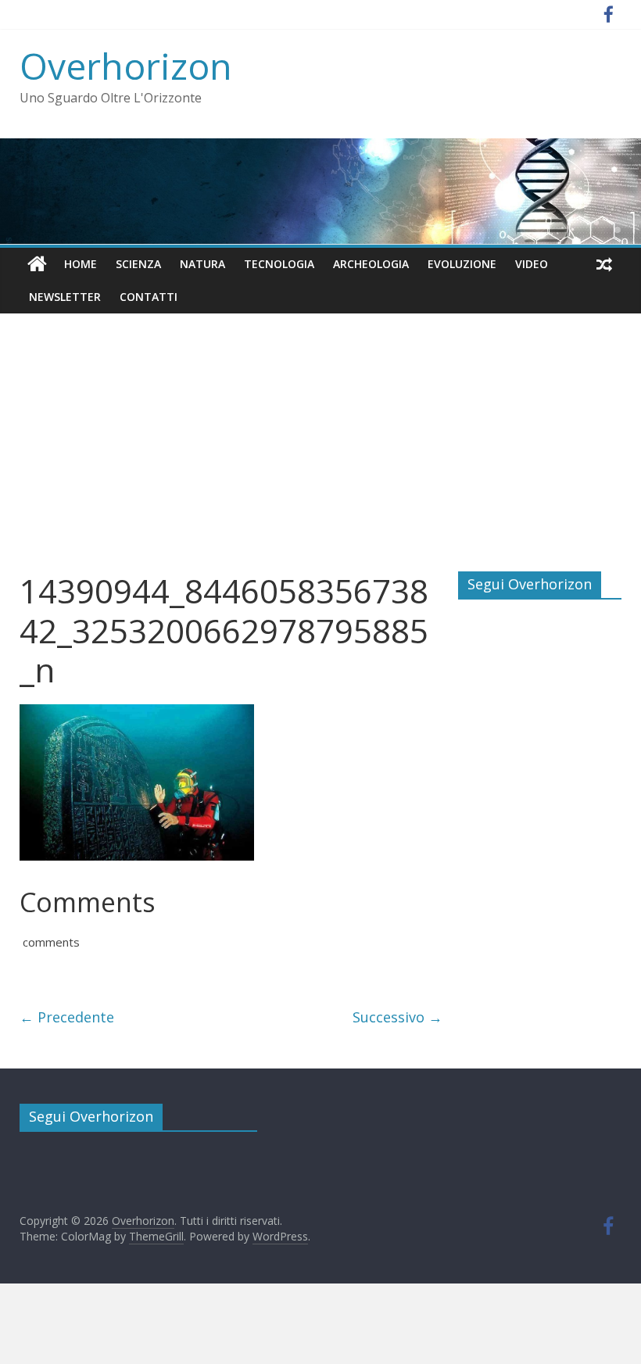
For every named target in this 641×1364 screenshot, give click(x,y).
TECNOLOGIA (279, 263)
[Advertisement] (320, 454)
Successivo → (397, 1017)
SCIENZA (138, 263)
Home (80, 263)
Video (531, 263)
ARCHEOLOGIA (371, 263)
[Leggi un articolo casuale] (604, 264)
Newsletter (65, 296)
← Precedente (67, 1017)
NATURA (202, 263)
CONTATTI (148, 296)
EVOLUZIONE (462, 263)
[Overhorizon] (37, 264)
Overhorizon (126, 65)
